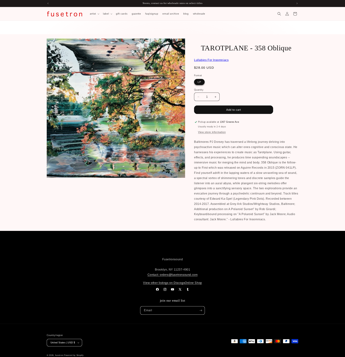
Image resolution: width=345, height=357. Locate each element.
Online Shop (193, 282)
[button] (94, 13)
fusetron (59, 355)
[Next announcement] (297, 3)
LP (199, 82)
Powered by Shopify (74, 355)
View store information (212, 132)
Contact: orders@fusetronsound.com (173, 274)
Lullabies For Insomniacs (211, 60)
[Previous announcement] (48, 3)
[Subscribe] (201, 310)
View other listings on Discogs (164, 282)
